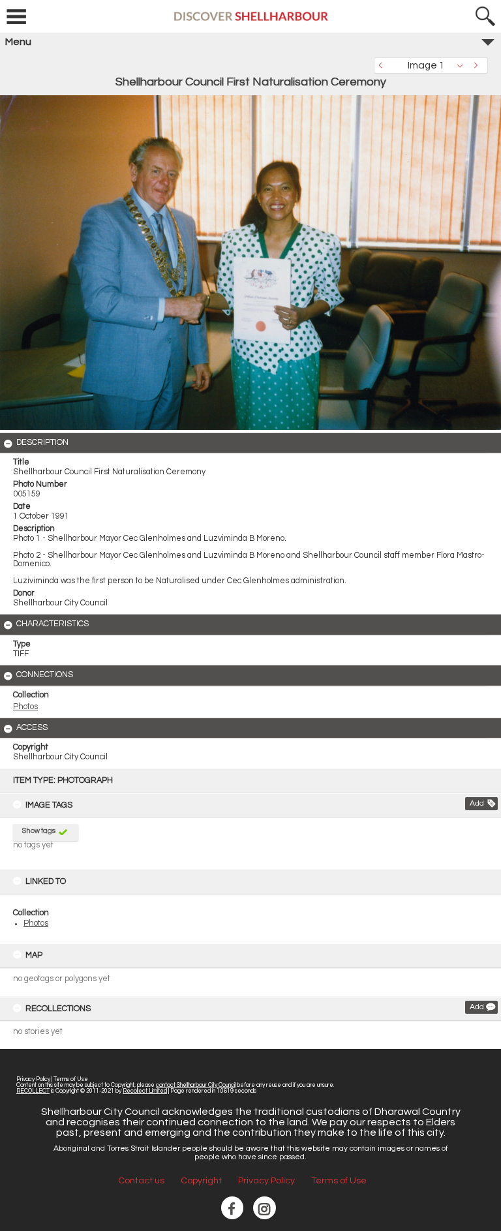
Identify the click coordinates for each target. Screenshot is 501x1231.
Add (477, 803)
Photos (35, 923)
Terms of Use (70, 1079)
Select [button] (463, 65)
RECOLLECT (33, 1091)
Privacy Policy (33, 1079)
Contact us (141, 1180)
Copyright (201, 1180)
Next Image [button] (478, 65)
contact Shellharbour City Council (195, 1085)
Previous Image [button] (383, 65)
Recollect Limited (145, 1091)
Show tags (38, 830)
